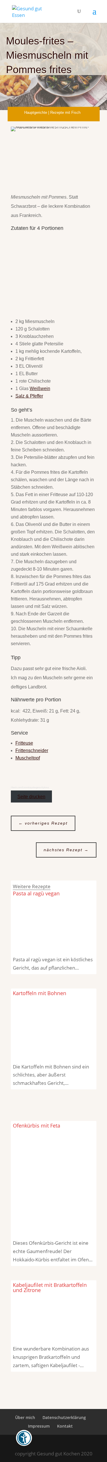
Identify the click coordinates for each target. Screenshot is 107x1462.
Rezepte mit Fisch (65, 112)
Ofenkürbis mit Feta (36, 1125)
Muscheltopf (27, 758)
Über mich (25, 1417)
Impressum (39, 1425)
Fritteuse (24, 743)
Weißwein (40, 388)
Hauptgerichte (35, 112)
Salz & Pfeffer (29, 396)
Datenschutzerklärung (64, 1417)
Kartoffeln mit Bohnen (39, 993)
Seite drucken (31, 796)
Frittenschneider (31, 750)
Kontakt (65, 1425)
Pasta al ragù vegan (36, 893)
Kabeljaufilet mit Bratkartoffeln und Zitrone (50, 1287)
